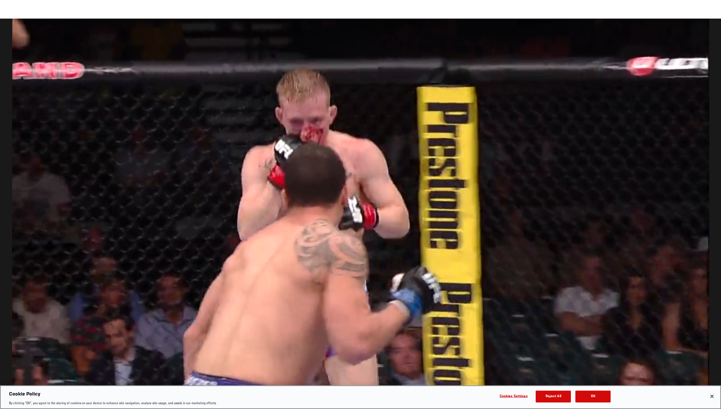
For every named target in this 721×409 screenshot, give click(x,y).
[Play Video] (360, 214)
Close (710, 29)
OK (593, 396)
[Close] (712, 396)
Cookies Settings (514, 396)
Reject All (553, 396)
